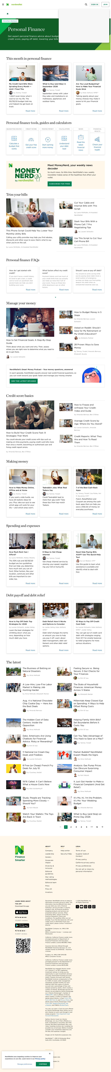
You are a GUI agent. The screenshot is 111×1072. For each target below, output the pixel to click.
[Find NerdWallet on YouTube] (81, 908)
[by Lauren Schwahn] (76, 231)
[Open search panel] (86, 4)
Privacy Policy (65, 1000)
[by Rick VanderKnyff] (24, 788)
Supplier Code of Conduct (82, 855)
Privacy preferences (83, 866)
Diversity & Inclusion (49, 867)
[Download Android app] (22, 925)
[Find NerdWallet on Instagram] (85, 908)
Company (49, 850)
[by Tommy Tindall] (75, 743)
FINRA (47, 995)
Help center (65, 850)
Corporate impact (49, 861)
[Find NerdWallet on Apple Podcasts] (89, 908)
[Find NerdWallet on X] (77, 908)
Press (47, 886)
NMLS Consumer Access (53, 932)
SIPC (51, 995)
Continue (43, 1064)
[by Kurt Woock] (75, 775)
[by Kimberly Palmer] (76, 338)
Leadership (49, 854)
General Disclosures (59, 1003)
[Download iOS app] (21, 912)
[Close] (49, 1053)
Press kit (48, 889)
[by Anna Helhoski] (24, 675)
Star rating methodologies (51, 878)
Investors (49, 892)
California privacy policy (85, 862)
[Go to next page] (102, 827)
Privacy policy (81, 859)
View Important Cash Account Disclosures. (57, 1014)
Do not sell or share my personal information (85, 870)
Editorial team (50, 882)
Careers (48, 857)
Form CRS (67, 998)
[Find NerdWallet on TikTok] (93, 908)
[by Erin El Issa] (75, 678)
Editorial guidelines (49, 873)
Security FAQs (66, 854)
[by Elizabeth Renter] (75, 694)
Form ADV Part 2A (51, 1000)
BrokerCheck (64, 1005)
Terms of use (81, 850)
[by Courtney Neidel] (24, 772)
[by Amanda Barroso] (24, 710)
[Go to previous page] (60, 827)
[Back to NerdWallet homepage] (7, 13)
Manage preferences (24, 1064)
